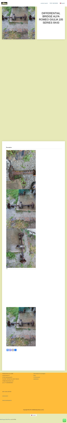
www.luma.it (5, 396)
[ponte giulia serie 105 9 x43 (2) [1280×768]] (33, 134)
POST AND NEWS (54, 3)
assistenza (36, 379)
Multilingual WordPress (5, 419)
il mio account (37, 377)
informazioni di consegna (39, 373)
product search (44, 3)
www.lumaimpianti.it (7, 400)
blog (35, 375)
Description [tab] (9, 147)
